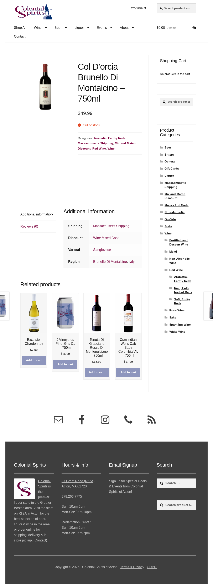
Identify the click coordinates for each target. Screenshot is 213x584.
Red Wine (99, 148)
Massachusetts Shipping (95, 143)
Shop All (20, 27)
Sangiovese (102, 250)
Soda (168, 226)
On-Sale (170, 219)
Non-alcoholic (175, 212)
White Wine (177, 331)
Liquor (79, 27)
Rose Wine (177, 310)
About (124, 27)
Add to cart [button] (34, 360)
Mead (173, 251)
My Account (138, 7)
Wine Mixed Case (106, 238)
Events (102, 27)
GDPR (152, 567)
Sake (172, 317)
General (170, 161)
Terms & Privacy (132, 567)
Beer (58, 27)
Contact (19, 36)
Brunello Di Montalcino (110, 261)
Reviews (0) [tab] (29, 226)
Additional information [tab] (36, 214)
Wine (38, 27)
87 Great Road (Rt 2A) (78, 481)
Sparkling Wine (180, 324)
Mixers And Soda (176, 205)
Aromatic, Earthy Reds (109, 138)
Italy (132, 261)
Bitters (169, 154)
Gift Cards (172, 168)
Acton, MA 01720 (74, 486)
